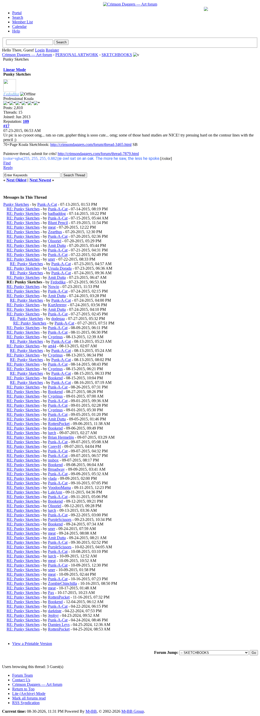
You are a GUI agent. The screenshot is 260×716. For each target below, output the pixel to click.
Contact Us (21, 680)
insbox (53, 460)
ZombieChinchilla (62, 583)
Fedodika (58, 282)
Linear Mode (14, 69)
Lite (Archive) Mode (28, 693)
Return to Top (23, 689)
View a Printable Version (32, 643)
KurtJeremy (57, 305)
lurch (52, 433)
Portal (17, 13)
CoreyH (54, 446)
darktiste (54, 611)
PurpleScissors (59, 519)
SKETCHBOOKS (117, 55)
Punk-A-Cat (47, 204)
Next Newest (40, 180)
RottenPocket (59, 423)
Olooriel (54, 241)
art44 (52, 346)
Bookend (55, 378)
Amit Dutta (57, 245)
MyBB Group (132, 711)
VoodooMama (59, 487)
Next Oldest (16, 180)
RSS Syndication (26, 703)
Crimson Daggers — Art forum (27, 55)
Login (40, 50)
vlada (52, 478)
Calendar (19, 26)
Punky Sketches (16, 204)
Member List (22, 22)
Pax (51, 592)
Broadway (56, 469)
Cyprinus (55, 337)
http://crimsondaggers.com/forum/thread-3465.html (91, 144)
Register (52, 50)
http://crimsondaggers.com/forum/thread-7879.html (98, 153)
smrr (51, 259)
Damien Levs (59, 624)
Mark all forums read (29, 698)
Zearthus (55, 232)
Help (16, 31)
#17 (6, 126)
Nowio (53, 286)
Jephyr (53, 615)
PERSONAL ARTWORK (76, 55)
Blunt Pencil (58, 222)
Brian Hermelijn (61, 437)
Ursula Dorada (60, 268)
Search (17, 17)
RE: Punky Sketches (23, 209)
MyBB (91, 711)
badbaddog (57, 213)
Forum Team (22, 675)
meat (52, 227)
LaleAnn (55, 492)
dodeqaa (58, 318)
